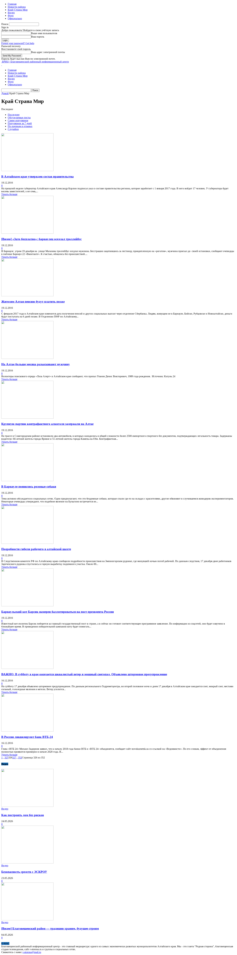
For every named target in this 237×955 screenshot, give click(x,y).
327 (14, 757)
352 (20, 757)
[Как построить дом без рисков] (27, 806)
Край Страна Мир (18, 9)
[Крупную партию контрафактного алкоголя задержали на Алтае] (27, 417)
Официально (15, 18)
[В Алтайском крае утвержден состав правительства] (27, 170)
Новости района (17, 6)
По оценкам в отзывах (20, 126)
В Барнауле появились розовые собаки (28, 486)
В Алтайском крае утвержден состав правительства (37, 176)
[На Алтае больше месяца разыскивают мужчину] (27, 358)
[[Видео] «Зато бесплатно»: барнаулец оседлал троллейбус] (27, 232)
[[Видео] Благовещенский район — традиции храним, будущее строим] (27, 919)
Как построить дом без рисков (22, 815)
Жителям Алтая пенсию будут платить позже (33, 301)
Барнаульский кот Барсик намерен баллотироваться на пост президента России (57, 611)
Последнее (14, 114)
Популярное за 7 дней (20, 123)
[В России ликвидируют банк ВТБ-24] (27, 730)
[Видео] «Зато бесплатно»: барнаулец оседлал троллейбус (41, 239)
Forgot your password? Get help (17, 43)
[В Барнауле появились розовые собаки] (27, 480)
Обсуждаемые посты (19, 117)
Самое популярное (18, 120)
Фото (11, 15)
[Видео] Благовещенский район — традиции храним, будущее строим (50, 928)
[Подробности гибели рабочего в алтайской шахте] (27, 543)
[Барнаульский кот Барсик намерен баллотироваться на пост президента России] (27, 605)
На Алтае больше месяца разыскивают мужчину (35, 364)
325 (6, 757)
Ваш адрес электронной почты (48, 52)
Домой (5, 93)
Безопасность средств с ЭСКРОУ (24, 871)
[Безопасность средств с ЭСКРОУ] (27, 862)
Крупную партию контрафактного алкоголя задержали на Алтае (47, 424)
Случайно (13, 129)
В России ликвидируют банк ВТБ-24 (27, 737)
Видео (11, 12)
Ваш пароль (37, 36)
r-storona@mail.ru (32, 952)
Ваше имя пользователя (44, 33)
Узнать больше (9, 194)
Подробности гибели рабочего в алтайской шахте (36, 549)
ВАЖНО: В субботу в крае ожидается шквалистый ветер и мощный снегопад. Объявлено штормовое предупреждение (84, 674)
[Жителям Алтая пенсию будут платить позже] (27, 295)
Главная (12, 4)
